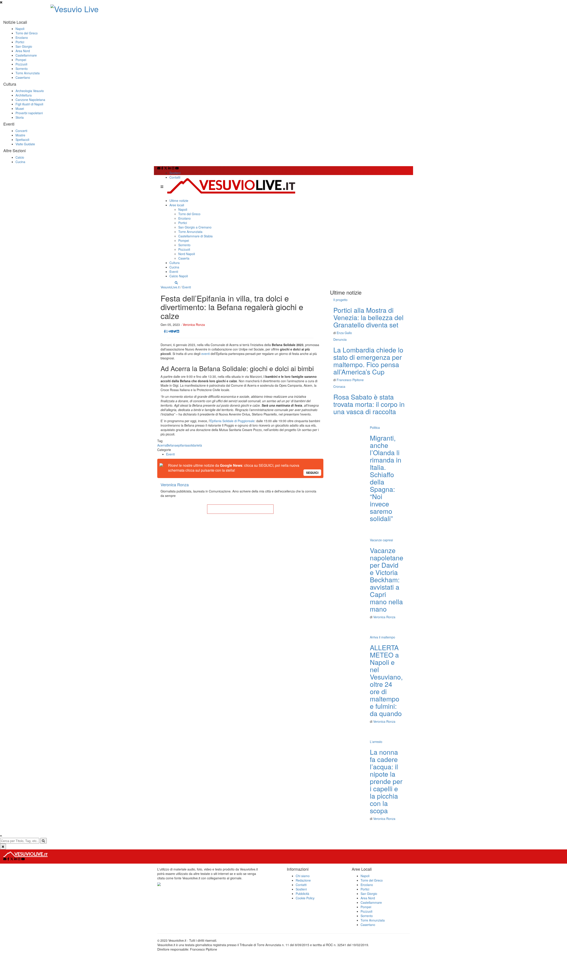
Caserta (183, 258)
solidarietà (195, 445)
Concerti (21, 130)
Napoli (20, 28)
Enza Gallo (344, 333)
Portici (20, 42)
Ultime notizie (178, 200)
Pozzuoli (21, 64)
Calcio (20, 157)
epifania (182, 445)
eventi (205, 353)
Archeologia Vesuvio (30, 91)
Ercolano (22, 37)
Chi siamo (303, 876)
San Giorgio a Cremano (195, 227)
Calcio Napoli (178, 276)
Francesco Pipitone (350, 380)
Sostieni (175, 173)
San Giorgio (24, 46)
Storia (20, 117)
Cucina (20, 162)
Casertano (23, 77)
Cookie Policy (305, 898)
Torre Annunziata (28, 73)
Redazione (303, 880)
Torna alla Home (240, 509)
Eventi (173, 271)
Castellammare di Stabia (195, 236)
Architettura (24, 95)
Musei (20, 108)
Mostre (20, 135)
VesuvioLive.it (170, 287)
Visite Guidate (25, 144)
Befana (172, 445)
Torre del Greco (27, 33)
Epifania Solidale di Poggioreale (232, 421)
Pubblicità (302, 893)
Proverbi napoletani (29, 113)
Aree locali (176, 205)
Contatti (174, 177)
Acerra (162, 445)
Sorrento (22, 68)
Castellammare (26, 55)
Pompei (21, 59)
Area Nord (23, 51)
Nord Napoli (186, 254)
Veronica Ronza (194, 324)
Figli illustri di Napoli (29, 104)
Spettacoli (22, 139)
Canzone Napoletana (30, 99)
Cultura (174, 262)
